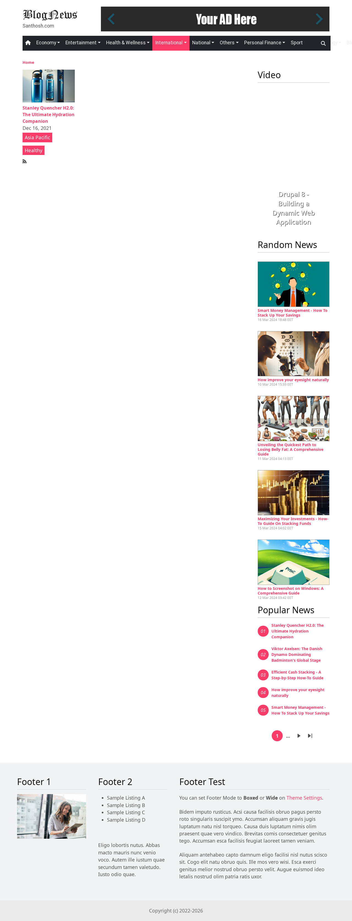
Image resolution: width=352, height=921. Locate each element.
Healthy (33, 150)
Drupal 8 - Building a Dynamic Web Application (293, 207)
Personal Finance (262, 42)
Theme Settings (304, 797)
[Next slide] (318, 19)
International (169, 42)
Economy (46, 42)
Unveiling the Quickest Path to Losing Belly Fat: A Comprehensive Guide (290, 449)
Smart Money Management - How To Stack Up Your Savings (293, 312)
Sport (297, 42)
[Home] (50, 15)
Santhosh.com (38, 26)
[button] (263, 163)
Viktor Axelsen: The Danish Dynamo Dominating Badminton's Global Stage (296, 654)
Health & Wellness (126, 42)
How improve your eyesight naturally (293, 379)
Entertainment (81, 42)
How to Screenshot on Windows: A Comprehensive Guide (291, 590)
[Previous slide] (112, 19)
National (201, 42)
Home (28, 62)
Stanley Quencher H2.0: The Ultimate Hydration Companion (49, 114)
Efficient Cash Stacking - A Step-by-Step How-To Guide (297, 674)
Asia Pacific (37, 137)
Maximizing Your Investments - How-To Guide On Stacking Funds (293, 521)
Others (227, 42)
